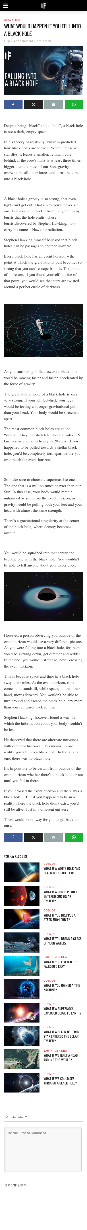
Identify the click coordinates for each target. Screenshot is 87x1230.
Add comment (23, 41)
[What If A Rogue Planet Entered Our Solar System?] (21, 896)
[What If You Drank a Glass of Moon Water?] (21, 942)
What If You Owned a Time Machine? (62, 987)
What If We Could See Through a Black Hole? (60, 1080)
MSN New (16, 19)
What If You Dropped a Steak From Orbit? (60, 917)
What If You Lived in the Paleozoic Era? (61, 963)
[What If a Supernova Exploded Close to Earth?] (21, 1013)
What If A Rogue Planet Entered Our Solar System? (60, 896)
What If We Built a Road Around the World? (61, 1057)
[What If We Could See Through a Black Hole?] (21, 1083)
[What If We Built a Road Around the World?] (21, 1059)
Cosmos (7, 19)
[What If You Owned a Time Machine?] (21, 989)
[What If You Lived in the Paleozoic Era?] (21, 966)
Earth (48, 957)
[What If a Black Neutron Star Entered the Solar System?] (21, 1036)
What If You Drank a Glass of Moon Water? (63, 940)
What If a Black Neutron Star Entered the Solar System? (61, 1036)
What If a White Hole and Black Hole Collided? (62, 870)
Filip (7, 41)
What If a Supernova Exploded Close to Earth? (62, 1010)
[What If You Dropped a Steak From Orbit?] (21, 919)
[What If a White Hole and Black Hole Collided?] (21, 872)
